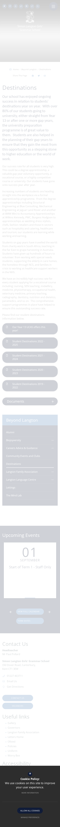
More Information (30, 793)
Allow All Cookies (30, 810)
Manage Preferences (30, 817)
